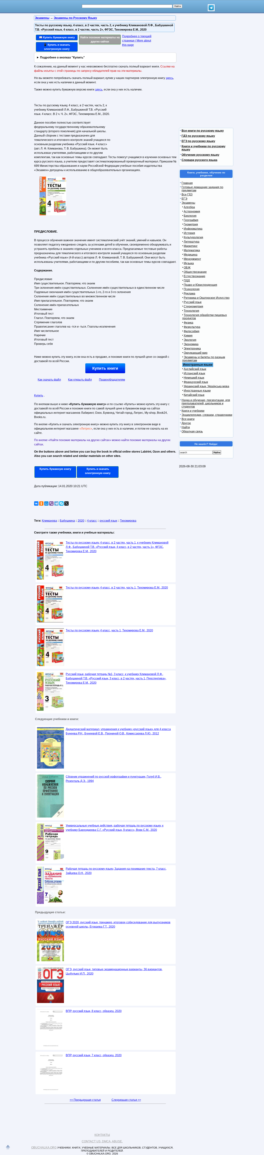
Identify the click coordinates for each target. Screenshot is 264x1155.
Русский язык (193, 302)
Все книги (188, 419)
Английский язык (195, 369)
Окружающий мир (195, 352)
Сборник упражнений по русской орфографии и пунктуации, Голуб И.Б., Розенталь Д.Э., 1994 (113, 778)
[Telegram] (56, 503)
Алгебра (189, 207)
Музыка (189, 263)
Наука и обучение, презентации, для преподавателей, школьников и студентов (206, 403)
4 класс (92, 520)
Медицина (190, 254)
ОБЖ (187, 267)
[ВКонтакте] (36, 503)
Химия (188, 335)
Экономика (191, 344)
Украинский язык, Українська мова (206, 386)
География (191, 220)
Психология (192, 289)
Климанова (49, 520)
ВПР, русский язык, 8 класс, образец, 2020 (94, 1011)
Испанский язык (194, 373)
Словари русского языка (199, 160)
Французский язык (196, 382)
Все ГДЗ (187, 194)
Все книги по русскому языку (203, 130)
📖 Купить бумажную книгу (57, 37)
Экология (190, 339)
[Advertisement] (142, 125)
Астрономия (192, 211)
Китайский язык (194, 394)
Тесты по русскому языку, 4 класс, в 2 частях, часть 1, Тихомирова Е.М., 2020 (117, 587)
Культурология (193, 237)
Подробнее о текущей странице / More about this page (136, 40)
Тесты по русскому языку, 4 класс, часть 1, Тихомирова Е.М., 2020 (109, 630)
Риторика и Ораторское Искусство (207, 297)
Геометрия (191, 224)
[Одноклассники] (41, 503)
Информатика (193, 228)
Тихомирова (128, 520)
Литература (191, 241)
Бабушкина (67, 520)
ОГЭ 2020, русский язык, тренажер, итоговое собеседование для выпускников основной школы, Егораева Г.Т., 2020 (118, 924)
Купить (38, 395)
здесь (169, 78)
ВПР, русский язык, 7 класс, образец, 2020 (94, 1055)
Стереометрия (193, 306)
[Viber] (51, 503)
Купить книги (105, 368)
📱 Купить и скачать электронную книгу (56, 46)
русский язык (108, 520)
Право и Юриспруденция (200, 284)
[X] (66, 503)
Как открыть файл (80, 379)
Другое (186, 423)
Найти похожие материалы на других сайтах (100, 39)
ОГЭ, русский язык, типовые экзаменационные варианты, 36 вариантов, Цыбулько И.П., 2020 (114, 971)
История (189, 233)
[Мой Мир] (46, 503)
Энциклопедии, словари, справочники (207, 414)
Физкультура (192, 326)
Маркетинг (191, 246)
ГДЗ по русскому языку (198, 135)
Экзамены (188, 202)
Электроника (192, 348)
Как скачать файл (49, 379)
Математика (192, 250)
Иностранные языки (197, 390)
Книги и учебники (193, 410)
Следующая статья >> (126, 1099)
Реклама (189, 293)
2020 (81, 520)
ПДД (187, 280)
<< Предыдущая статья (85, 1099)
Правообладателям (112, 379)
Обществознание (195, 271)
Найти (186, 427)
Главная (187, 183)
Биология (190, 215)
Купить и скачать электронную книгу (97, 471)
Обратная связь (192, 431)
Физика (188, 322)
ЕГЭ (184, 198)
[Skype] (61, 503)
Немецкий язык (194, 377)
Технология (191, 310)
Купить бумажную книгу (55, 468)
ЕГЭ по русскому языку (198, 141)
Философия (191, 331)
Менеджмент (192, 258)
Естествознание (194, 276)
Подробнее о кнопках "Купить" (62, 57)
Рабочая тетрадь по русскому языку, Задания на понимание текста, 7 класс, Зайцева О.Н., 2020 (116, 871)
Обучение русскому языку (200, 154)
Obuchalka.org (44, 1147)
